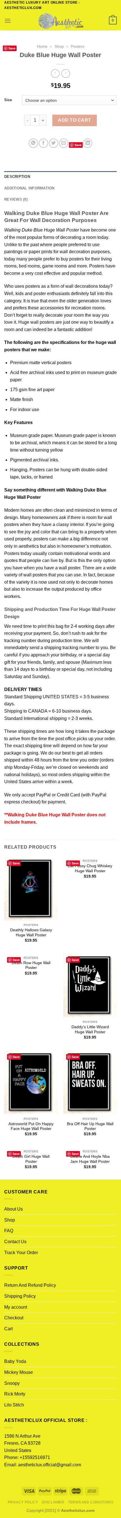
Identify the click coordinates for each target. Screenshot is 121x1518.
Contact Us (15, 1241)
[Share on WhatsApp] (33, 143)
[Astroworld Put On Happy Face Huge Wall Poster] (31, 1082)
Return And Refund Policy (30, 1285)
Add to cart (74, 120)
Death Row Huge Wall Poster (31, 965)
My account (15, 1307)
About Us (13, 1209)
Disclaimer (53, 1502)
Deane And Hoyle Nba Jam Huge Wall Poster (90, 1159)
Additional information (29, 188)
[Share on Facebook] (43, 143)
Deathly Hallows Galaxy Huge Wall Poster (31, 932)
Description (17, 177)
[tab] (60, 176)
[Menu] (7, 21)
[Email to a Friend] (63, 143)
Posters (77, 46)
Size (8, 100)
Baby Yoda (15, 1361)
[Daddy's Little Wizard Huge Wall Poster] (90, 985)
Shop (59, 46)
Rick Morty (14, 1394)
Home (42, 46)
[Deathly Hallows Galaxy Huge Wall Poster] (31, 889)
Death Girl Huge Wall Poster (31, 1159)
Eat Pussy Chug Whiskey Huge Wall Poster (90, 868)
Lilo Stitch (14, 1405)
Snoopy (12, 1383)
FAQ (8, 1230)
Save (11, 48)
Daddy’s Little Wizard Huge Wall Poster (90, 1029)
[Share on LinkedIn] (87, 143)
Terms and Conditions (90, 1502)
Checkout (13, 1317)
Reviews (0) (16, 199)
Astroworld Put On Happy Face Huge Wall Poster (30, 1126)
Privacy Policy (23, 1502)
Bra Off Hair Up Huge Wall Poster (90, 1126)
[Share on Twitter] (53, 143)
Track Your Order (21, 1252)
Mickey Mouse (18, 1372)
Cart (8, 1328)
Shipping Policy (20, 1296)
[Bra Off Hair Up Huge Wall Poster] (90, 1082)
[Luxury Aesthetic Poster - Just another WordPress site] (60, 20)
